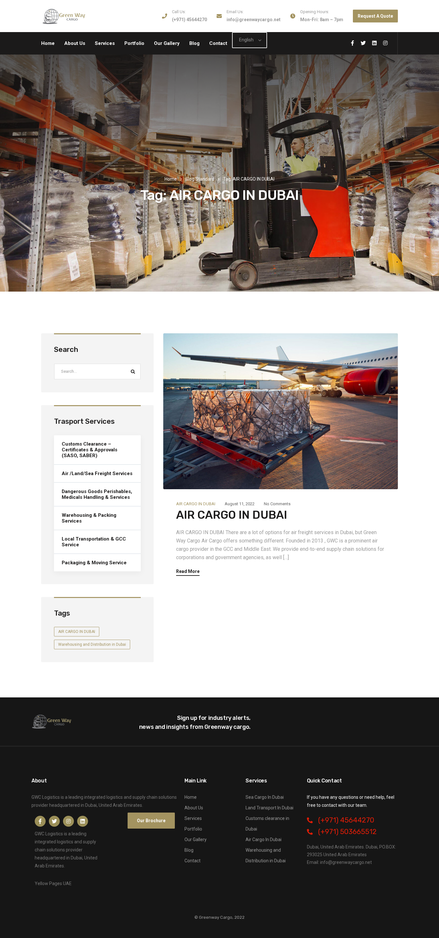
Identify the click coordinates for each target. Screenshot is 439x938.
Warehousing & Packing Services (89, 518)
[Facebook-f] (40, 821)
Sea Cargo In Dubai (265, 797)
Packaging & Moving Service (94, 563)
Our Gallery (167, 43)
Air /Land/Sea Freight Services (97, 473)
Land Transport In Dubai (269, 807)
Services (105, 43)
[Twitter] (54, 821)
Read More (188, 571)
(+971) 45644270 (189, 19)
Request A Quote (375, 16)
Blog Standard (199, 179)
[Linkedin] (82, 821)
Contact (218, 43)
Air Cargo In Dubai (264, 839)
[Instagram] (68, 821)
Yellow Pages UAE (53, 883)
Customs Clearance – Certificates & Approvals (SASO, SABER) (89, 449)
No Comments (277, 503)
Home (48, 43)
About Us (74, 43)
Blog (194, 43)
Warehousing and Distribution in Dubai (92, 644)
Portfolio (134, 43)
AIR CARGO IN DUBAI (195, 503)
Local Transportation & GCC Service (94, 542)
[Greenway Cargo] (64, 16)
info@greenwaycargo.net (254, 19)
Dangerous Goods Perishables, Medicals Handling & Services (97, 494)
